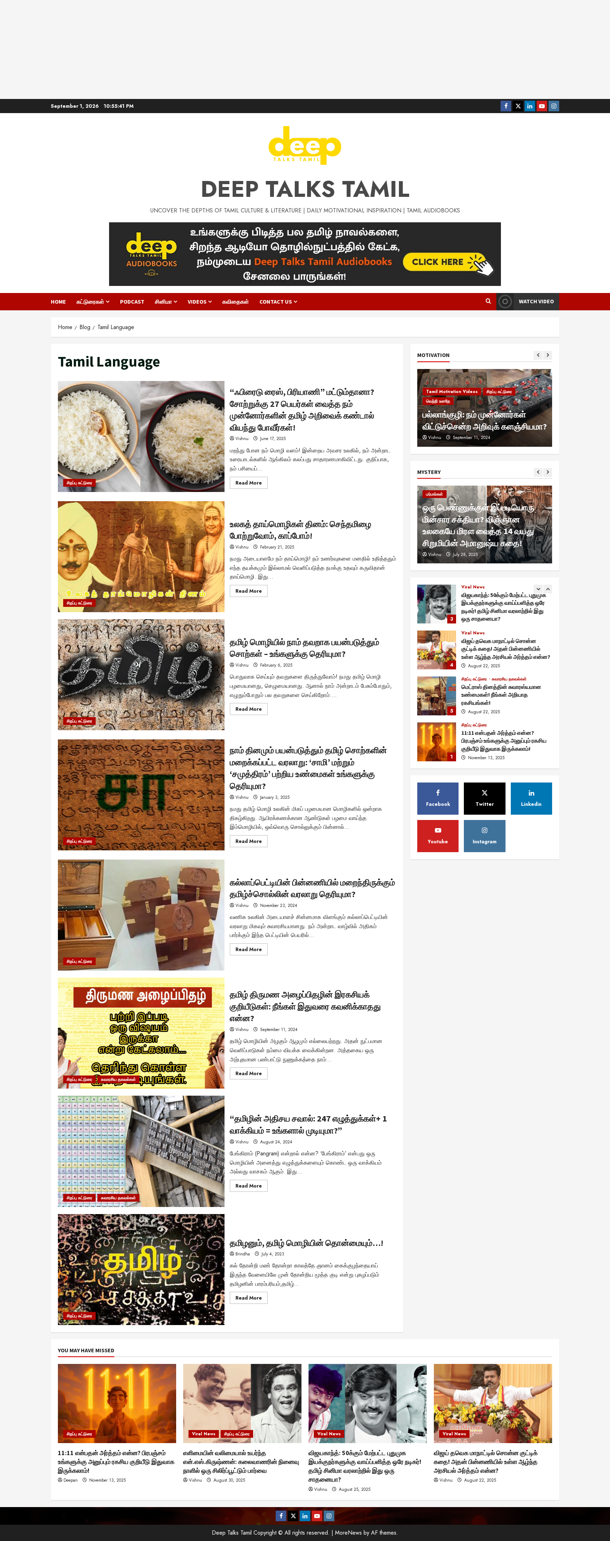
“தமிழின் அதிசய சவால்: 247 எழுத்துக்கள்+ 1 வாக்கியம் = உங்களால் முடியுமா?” (141, 1151)
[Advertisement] (305, 49)
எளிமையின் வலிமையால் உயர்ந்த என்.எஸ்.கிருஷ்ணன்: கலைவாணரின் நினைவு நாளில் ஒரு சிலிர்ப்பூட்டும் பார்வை (436, 741)
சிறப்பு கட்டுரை (79, 483)
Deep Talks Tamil (305, 189)
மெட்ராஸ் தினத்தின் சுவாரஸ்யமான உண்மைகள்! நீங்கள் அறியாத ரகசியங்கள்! (436, 650)
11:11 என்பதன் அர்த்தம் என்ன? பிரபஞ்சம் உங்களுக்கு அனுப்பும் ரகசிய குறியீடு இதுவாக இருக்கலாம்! (436, 695)
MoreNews (348, 1533)
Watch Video (536, 301)
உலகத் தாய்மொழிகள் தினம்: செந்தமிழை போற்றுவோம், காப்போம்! (141, 556)
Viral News (473, 587)
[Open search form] (488, 301)
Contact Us (275, 301)
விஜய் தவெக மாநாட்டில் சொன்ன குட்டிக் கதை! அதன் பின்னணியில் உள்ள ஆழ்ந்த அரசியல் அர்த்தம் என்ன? (436, 604)
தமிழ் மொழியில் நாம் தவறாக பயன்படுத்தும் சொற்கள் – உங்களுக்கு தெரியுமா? (141, 674)
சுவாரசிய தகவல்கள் (118, 1079)
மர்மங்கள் (434, 494)
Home (58, 301)
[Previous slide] (538, 355)
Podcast (132, 301)
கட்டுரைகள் (90, 301)
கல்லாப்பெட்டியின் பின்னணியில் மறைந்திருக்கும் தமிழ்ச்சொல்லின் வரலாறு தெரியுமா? (141, 915)
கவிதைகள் (235, 301)
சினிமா (163, 301)
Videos (197, 301)
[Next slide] (547, 355)
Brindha (242, 1254)
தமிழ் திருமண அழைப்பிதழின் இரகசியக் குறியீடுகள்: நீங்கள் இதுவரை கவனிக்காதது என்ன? (141, 1033)
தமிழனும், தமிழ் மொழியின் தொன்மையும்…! (141, 1269)
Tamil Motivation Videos (452, 401)
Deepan (71, 1480)
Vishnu (242, 438)
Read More (251, 484)
